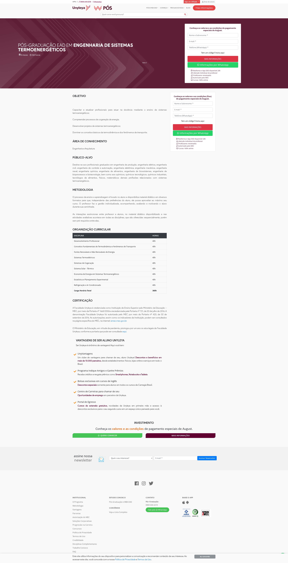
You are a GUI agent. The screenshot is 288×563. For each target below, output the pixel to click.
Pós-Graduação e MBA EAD (120, 502)
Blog (188, 8)
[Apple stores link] (183, 503)
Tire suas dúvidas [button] (176, 8)
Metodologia (78, 506)
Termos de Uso (79, 536)
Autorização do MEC (81, 517)
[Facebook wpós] (136, 484)
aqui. (124, 331)
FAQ (74, 551)
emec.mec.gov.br (118, 321)
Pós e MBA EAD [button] (151, 8)
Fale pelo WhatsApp (157, 510)
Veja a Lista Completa (118, 512)
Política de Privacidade (82, 532)
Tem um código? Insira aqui (212, 53)
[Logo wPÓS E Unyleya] (92, 7)
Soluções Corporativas (82, 521)
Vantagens (77, 509)
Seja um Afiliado (191, 2)
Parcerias (77, 513)
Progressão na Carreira (82, 525)
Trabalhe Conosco (80, 548)
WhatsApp (98, 2)
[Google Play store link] (187, 503)
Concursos (77, 528)
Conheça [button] (163, 8)
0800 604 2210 (152, 505)
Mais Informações (204, 8)
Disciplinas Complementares (85, 544)
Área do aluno (208, 2)
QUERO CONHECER (108, 435)
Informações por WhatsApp (213, 64)
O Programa (78, 502)
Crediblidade (78, 540)
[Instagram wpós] (144, 484)
